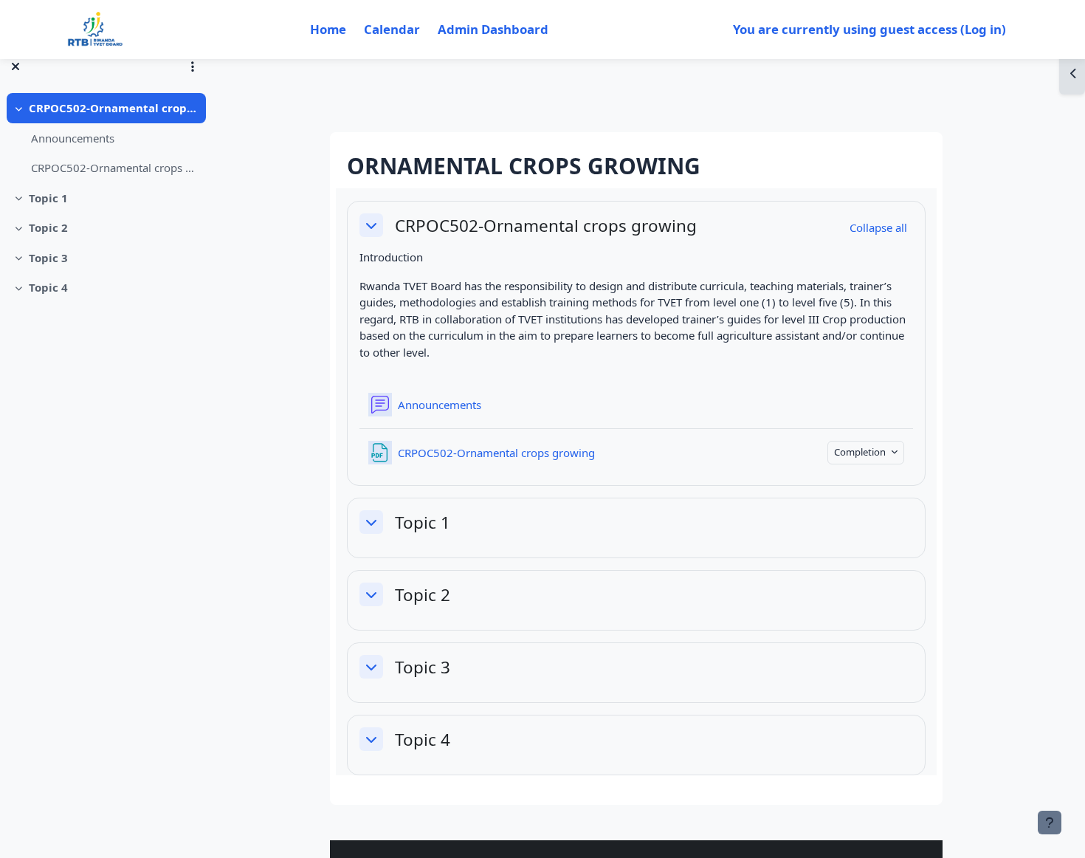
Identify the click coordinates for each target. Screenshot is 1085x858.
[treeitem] (104, 138)
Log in (983, 29)
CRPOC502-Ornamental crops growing (114, 107)
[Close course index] (15, 66)
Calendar (392, 29)
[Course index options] (192, 66)
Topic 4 (48, 287)
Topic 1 (48, 198)
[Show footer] (1049, 822)
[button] (371, 225)
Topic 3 (48, 257)
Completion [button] (861, 452)
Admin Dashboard (493, 29)
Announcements (72, 138)
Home (328, 29)
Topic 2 (48, 227)
